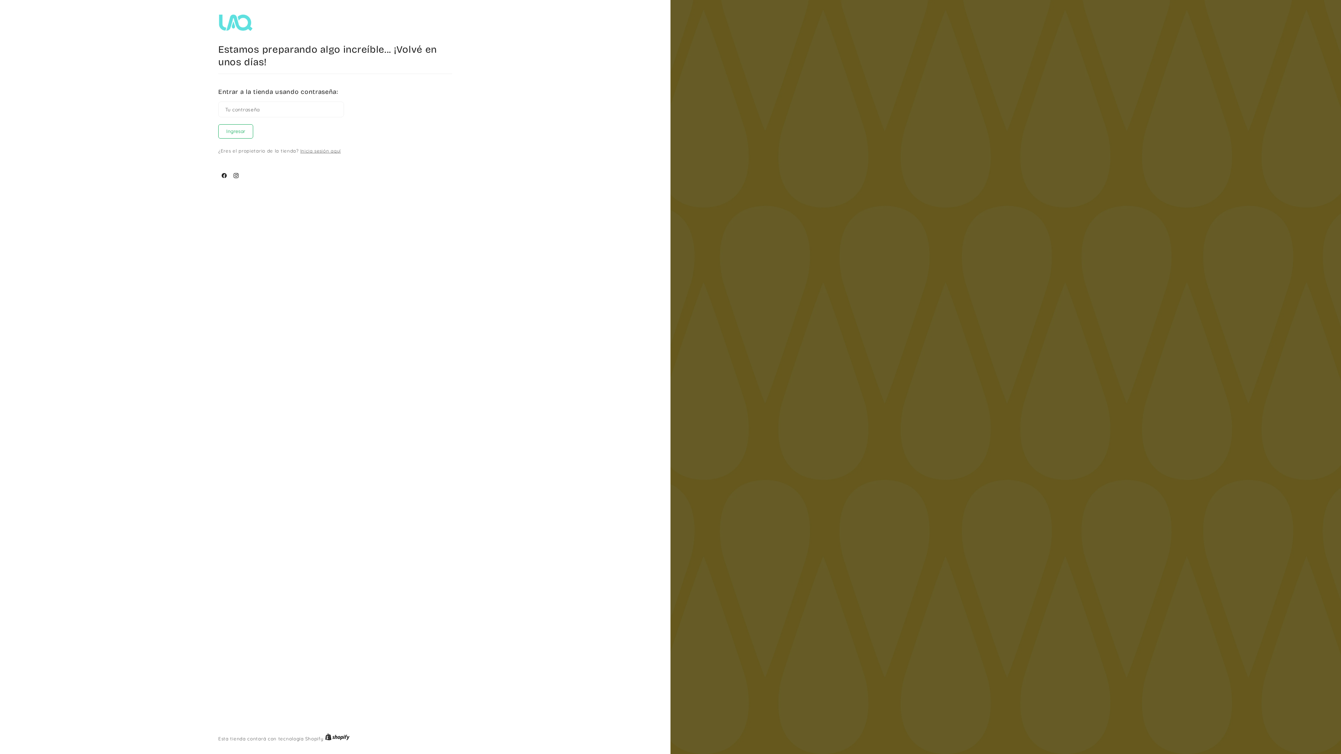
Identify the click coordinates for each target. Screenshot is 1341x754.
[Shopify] (337, 738)
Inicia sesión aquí (320, 151)
